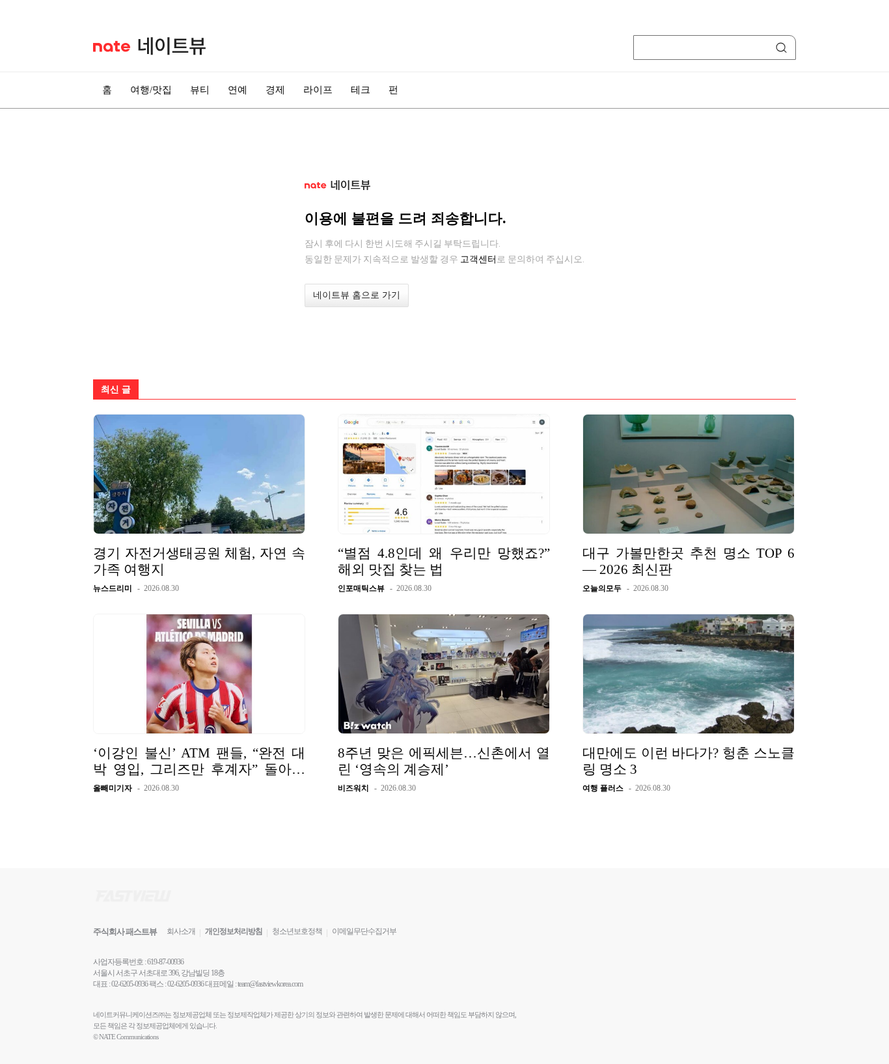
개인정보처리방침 (233, 931)
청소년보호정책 (297, 931)
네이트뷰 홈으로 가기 (356, 295)
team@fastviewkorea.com (270, 984)
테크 (360, 90)
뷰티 (200, 90)
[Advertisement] (849, 349)
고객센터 (478, 259)
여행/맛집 (151, 90)
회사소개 (181, 931)
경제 (275, 90)
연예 (237, 90)
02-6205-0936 (129, 984)
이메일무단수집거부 (364, 931)
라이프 (318, 90)
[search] (784, 47)
